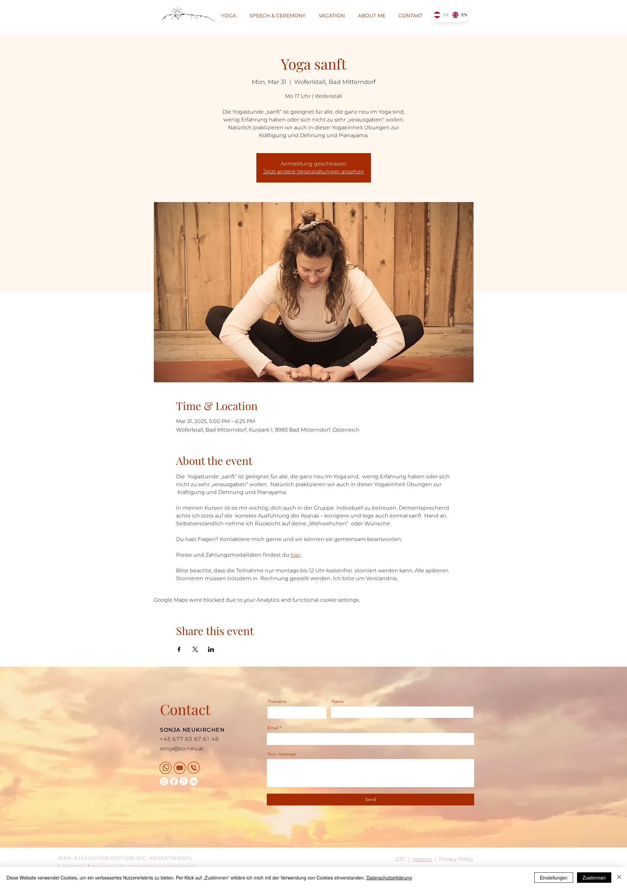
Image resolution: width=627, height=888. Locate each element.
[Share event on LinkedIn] (211, 649)
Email (272, 727)
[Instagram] (164, 781)
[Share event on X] (195, 649)
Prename (277, 701)
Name (337, 701)
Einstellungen (554, 877)
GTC (400, 859)
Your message (281, 754)
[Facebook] (174, 781)
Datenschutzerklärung (389, 877)
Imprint (422, 859)
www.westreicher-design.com (162, 865)
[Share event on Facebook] (179, 649)
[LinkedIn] (193, 781)
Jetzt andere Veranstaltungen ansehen (313, 171)
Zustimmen (594, 877)
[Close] (619, 877)
